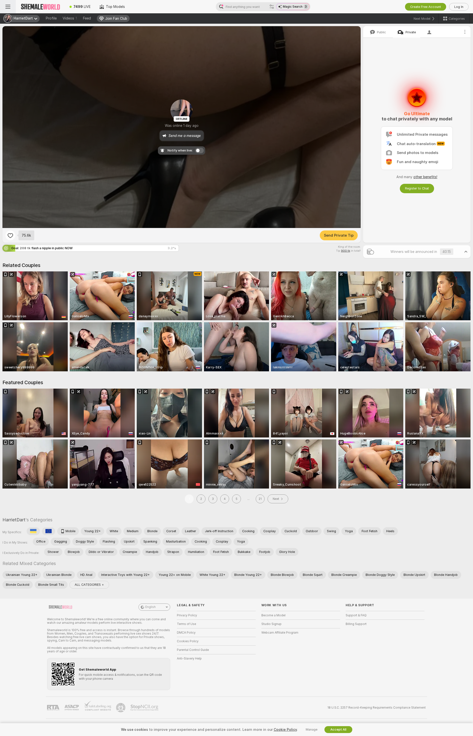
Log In (458, 7)
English (150, 607)
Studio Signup (271, 624)
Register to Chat (417, 188)
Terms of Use (186, 624)
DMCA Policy (186, 632)
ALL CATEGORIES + (89, 584)
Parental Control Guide (193, 650)
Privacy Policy (187, 615)
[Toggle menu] (8, 6)
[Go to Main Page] (40, 6)
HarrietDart (13, 519)
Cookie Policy (285, 730)
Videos (70, 18)
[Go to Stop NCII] (144, 708)
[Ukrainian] (33, 531)
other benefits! (425, 177)
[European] (48, 531)
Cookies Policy (188, 641)
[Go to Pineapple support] (121, 707)
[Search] (271, 6)
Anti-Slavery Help (189, 658)
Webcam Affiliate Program (279, 632)
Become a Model (273, 615)
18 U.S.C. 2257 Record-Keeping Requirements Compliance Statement (376, 707)
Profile (51, 18)
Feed (87, 18)
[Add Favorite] (10, 235)
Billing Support (356, 624)
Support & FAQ (356, 615)
